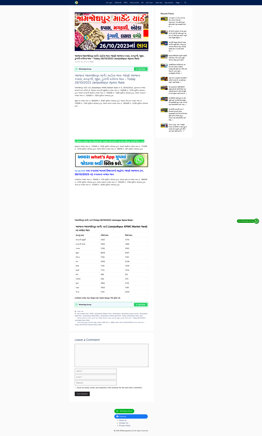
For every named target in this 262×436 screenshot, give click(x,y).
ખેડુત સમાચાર (169, 3)
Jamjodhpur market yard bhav (110, 316)
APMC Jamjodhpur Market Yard (100, 313)
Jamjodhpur (116, 313)
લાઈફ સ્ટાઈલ (134, 3)
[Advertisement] (111, 124)
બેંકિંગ (126, 3)
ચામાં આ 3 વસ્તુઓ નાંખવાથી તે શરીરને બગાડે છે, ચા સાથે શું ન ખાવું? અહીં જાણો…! (178, 80)
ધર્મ (142, 3)
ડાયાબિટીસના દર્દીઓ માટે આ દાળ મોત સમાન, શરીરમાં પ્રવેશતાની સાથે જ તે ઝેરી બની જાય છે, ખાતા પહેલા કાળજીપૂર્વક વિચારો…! (178, 69)
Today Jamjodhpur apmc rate (132, 316)
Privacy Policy (124, 426)
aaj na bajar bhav (83, 313)
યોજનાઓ (118, 3)
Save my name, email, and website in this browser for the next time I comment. (109, 388)
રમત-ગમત (149, 3)
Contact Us (123, 423)
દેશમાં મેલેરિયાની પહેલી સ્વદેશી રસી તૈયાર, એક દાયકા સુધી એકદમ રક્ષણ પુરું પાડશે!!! (178, 58)
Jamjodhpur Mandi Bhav (91, 316)
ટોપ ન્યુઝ (109, 3)
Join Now (141, 69)
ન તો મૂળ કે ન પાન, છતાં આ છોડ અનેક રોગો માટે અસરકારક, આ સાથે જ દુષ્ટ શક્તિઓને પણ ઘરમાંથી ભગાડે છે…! (177, 22)
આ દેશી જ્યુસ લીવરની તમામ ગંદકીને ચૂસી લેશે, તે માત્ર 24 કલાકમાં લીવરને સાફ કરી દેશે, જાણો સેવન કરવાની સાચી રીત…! (177, 47)
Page (178, 3)
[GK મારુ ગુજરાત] (76, 2)
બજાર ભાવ (158, 3)
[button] (185, 2)
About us (122, 420)
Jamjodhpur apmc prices (129, 313)
